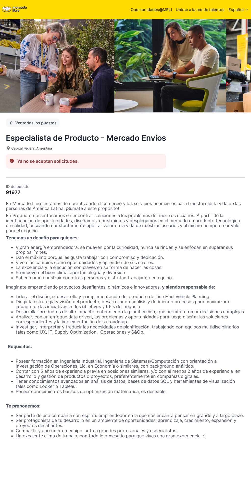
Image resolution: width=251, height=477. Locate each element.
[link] (14, 9)
